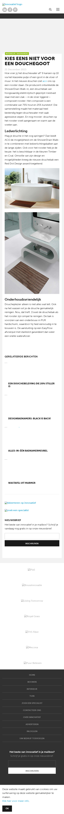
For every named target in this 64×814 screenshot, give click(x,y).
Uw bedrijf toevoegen (32, 738)
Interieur (32, 689)
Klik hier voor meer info (15, 800)
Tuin (32, 696)
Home (32, 675)
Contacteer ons (32, 710)
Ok (7, 808)
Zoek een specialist (32, 703)
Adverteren (32, 724)
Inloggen (32, 731)
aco (45, 81)
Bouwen (32, 682)
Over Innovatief (32, 717)
